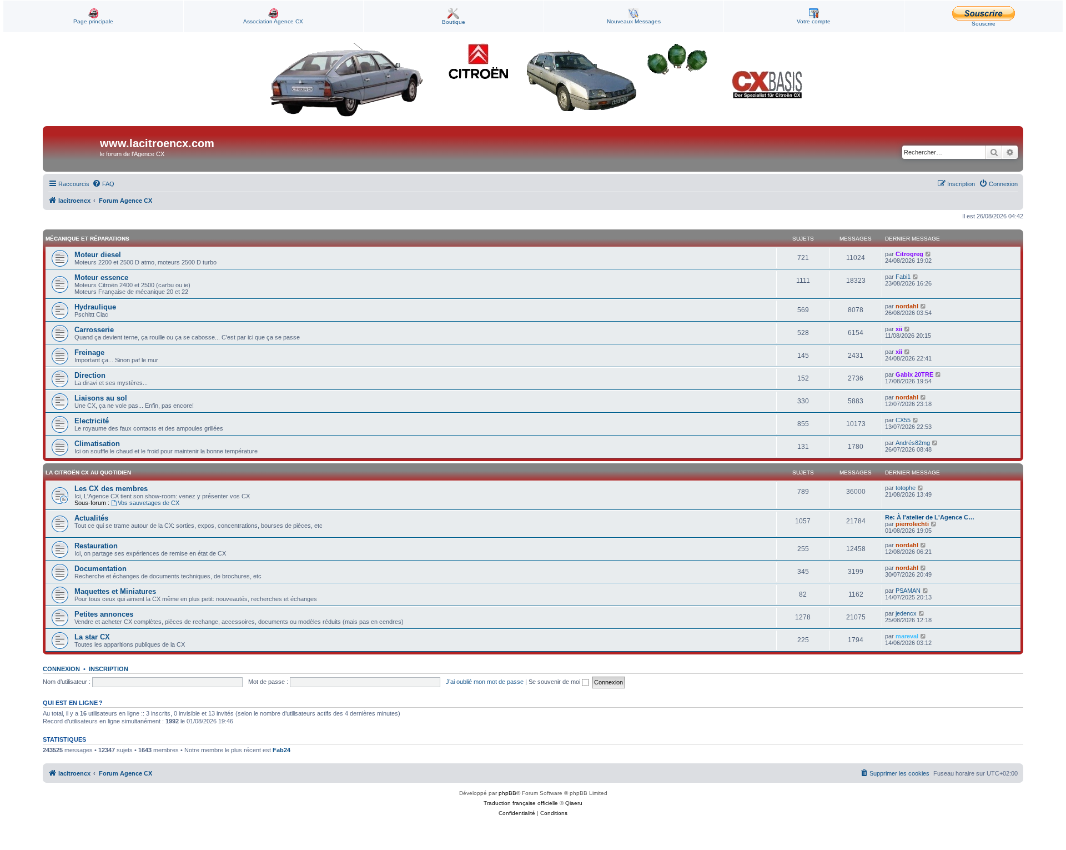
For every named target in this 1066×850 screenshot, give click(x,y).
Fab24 (281, 750)
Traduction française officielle (521, 803)
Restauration (96, 546)
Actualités (91, 518)
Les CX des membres (111, 488)
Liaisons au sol (100, 398)
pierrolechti (912, 524)
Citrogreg (909, 254)
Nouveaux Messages (634, 21)
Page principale (93, 21)
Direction (89, 375)
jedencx (906, 613)
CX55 (903, 420)
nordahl (907, 306)
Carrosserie (94, 330)
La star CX (92, 637)
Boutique (453, 22)
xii (899, 329)
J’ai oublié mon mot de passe (485, 681)
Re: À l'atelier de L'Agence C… (929, 517)
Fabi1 (903, 276)
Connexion (61, 669)
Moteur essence (101, 277)
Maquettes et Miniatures (115, 591)
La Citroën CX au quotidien (88, 472)
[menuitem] (103, 184)
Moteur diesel (97, 255)
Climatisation (97, 443)
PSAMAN (908, 590)
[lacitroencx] (73, 149)
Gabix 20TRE (914, 374)
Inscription (108, 669)
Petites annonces (103, 614)
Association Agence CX (273, 21)
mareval (907, 636)
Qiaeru (573, 803)
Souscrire (983, 24)
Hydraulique (95, 307)
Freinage (89, 352)
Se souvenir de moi (555, 681)
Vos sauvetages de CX (148, 502)
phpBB (507, 793)
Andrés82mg (913, 442)
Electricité (91, 421)
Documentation (100, 568)
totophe (906, 487)
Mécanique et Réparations (87, 239)
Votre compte (814, 21)
